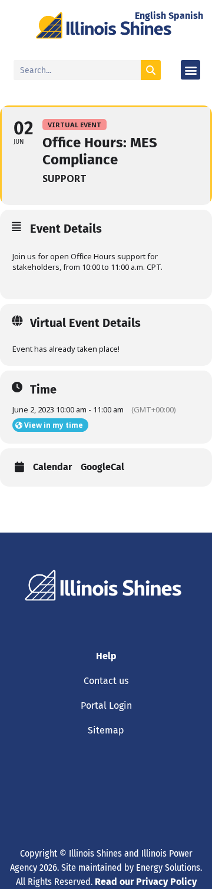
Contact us (106, 680)
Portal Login (106, 705)
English (150, 15)
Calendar (52, 467)
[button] (190, 70)
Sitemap (106, 730)
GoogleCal (102, 467)
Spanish (185, 15)
